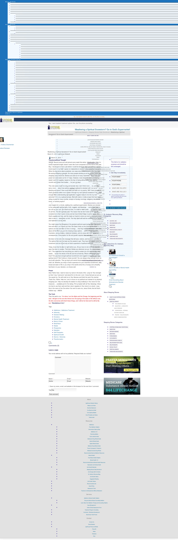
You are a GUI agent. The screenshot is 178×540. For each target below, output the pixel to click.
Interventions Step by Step (21, 65)
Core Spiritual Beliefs (91, 412)
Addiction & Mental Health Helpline (91, 498)
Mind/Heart (57, 324)
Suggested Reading (20, 103)
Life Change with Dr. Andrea (22, 98)
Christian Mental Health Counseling (18, 84)
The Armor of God (120, 303)
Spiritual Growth (59, 335)
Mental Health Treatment (61, 319)
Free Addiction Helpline (21, 63)
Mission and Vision (14, 5)
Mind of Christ (58, 321)
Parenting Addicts (19, 68)
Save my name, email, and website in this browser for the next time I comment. (74, 386)
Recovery (112, 232)
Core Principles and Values (16, 12)
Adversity (57, 312)
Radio (17, 17)
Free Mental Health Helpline (22, 86)
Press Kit (18, 16)
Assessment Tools (14, 110)
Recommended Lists (14, 107)
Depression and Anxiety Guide (22, 91)
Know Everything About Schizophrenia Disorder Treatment (116, 282)
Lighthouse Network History (16, 3)
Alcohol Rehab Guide (20, 73)
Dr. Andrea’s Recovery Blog (22, 100)
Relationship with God (116, 342)
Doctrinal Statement (14, 9)
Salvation (57, 330)
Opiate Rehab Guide (20, 75)
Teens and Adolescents (116, 238)
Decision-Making (59, 315)
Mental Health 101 (20, 87)
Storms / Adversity (59, 337)
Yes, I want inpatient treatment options (82, 116)
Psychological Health (116, 229)
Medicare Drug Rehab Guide (22, 77)
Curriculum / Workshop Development (18, 38)
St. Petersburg (24, 58)
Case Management (14, 31)
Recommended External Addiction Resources (26, 82)
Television (18, 19)
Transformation (58, 339)
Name (50, 379)
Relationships (113, 234)
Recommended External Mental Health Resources (27, 89)
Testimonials (13, 23)
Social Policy (13, 109)
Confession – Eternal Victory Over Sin (121, 311)
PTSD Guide (18, 93)
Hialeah (22, 47)
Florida (17, 44)
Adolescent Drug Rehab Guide (22, 72)
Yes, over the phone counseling (97, 116)
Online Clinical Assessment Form (23, 33)
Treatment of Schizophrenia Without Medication (91, 490)
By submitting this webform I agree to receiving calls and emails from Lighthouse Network (118, 196)
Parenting (112, 227)
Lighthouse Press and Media (16, 14)
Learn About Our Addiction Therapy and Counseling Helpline (29, 29)
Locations (12, 42)
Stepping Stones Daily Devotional (23, 96)
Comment (52, 374)
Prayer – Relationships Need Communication (121, 316)
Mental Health (92, 455)
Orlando (22, 56)
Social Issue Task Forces (15, 40)
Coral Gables (24, 45)
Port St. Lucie (24, 52)
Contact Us (91, 522)
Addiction (112, 329)
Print (17, 21)
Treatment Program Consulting (17, 36)
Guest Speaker (13, 35)
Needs (56, 326)
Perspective (57, 328)
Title (50, 390)
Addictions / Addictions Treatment (64, 310)
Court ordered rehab (20, 70)
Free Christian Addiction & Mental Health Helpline (21, 26)
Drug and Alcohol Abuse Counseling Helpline (25, 28)
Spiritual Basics (114, 301)
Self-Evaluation (58, 332)
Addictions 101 (19, 66)
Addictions (12, 61)
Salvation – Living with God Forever (121, 307)
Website (87, 379)
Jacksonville (23, 49)
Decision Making (114, 331)
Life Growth (113, 338)
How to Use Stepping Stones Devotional (117, 298)
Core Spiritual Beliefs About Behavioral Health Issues (22, 10)
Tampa (22, 54)
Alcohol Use (113, 221)
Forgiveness (113, 336)
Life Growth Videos (20, 102)
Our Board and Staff (14, 7)
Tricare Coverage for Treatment (23, 79)
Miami (22, 51)
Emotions (57, 317)
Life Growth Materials (15, 94)
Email (68, 379)
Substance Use (114, 236)
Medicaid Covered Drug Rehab (22, 80)
